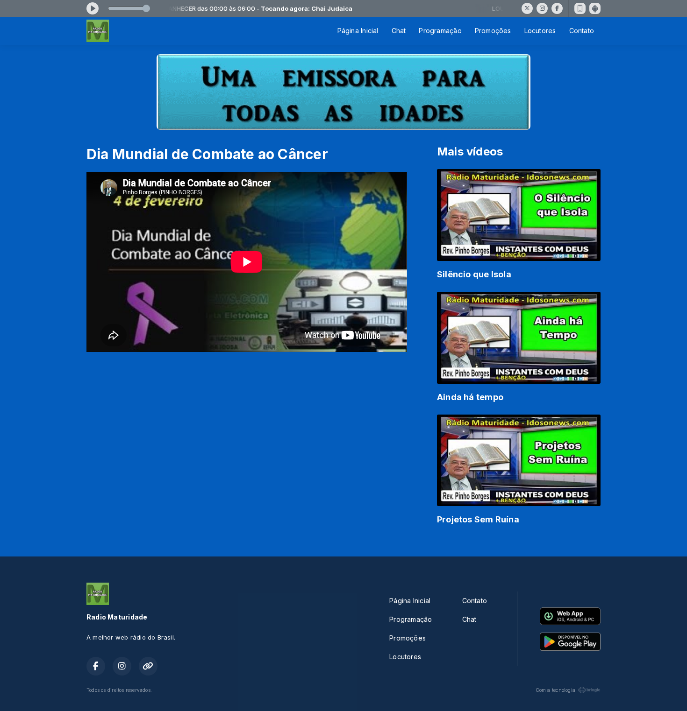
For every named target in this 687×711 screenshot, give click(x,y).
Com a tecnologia (555, 690)
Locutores (540, 31)
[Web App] (580, 8)
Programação (440, 31)
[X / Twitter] (527, 8)
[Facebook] (557, 8)
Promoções (493, 31)
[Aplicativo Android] (595, 8)
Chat (399, 31)
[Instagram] (542, 8)
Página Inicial (358, 31)
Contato (581, 31)
